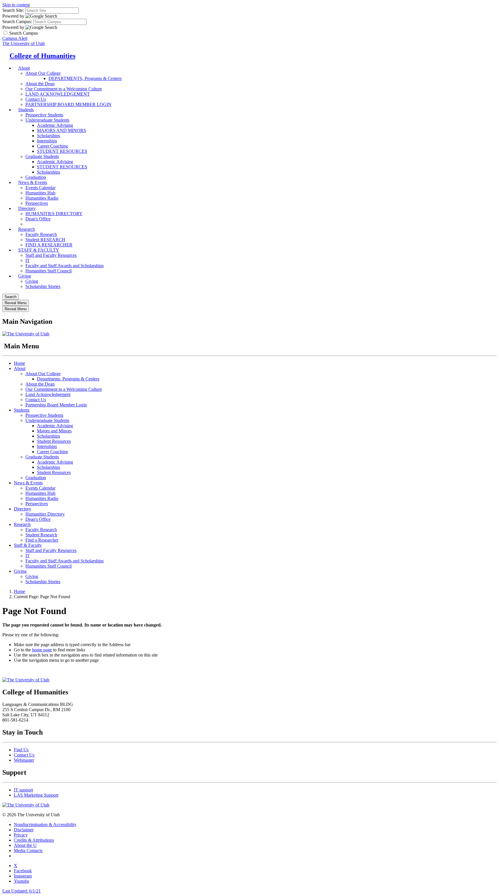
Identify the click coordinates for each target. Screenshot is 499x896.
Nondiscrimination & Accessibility (45, 824)
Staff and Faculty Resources (51, 255)
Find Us (21, 749)
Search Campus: (17, 21)
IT (27, 260)
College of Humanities (42, 56)
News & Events (32, 182)
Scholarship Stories (42, 286)
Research (26, 229)
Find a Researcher (41, 540)
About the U (25, 845)
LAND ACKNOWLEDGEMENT (57, 94)
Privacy (21, 834)
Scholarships (48, 135)
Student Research (41, 534)
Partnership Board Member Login (56, 404)
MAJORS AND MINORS (61, 130)
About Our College (43, 73)
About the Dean (40, 83)
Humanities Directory (45, 514)
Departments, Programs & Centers (68, 378)
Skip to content (16, 4)
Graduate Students (42, 156)
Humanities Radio (41, 198)
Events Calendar (40, 187)
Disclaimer (23, 829)
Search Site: (13, 10)
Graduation (35, 477)
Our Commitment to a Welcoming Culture (63, 88)
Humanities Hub (40, 192)
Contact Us (35, 399)
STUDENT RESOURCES (62, 151)
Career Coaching (52, 146)
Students (26, 109)
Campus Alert (14, 38)
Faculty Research (41, 234)
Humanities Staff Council (48, 270)
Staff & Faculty (28, 545)
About (24, 68)
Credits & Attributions (34, 840)
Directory (27, 208)
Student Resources (54, 441)
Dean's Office (38, 519)
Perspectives (36, 503)
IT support (23, 789)
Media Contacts (28, 850)
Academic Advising (55, 125)
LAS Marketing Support (36, 795)
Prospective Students (44, 114)
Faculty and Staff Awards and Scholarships (64, 265)
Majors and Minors (54, 430)
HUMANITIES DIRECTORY (54, 213)
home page (42, 649)
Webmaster (24, 760)
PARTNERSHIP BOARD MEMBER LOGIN (68, 104)
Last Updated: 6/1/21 (21, 890)
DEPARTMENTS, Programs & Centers (85, 78)
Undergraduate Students (47, 120)
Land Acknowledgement (47, 394)
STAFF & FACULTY (38, 250)
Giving (24, 276)
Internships (47, 140)
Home (19, 363)
